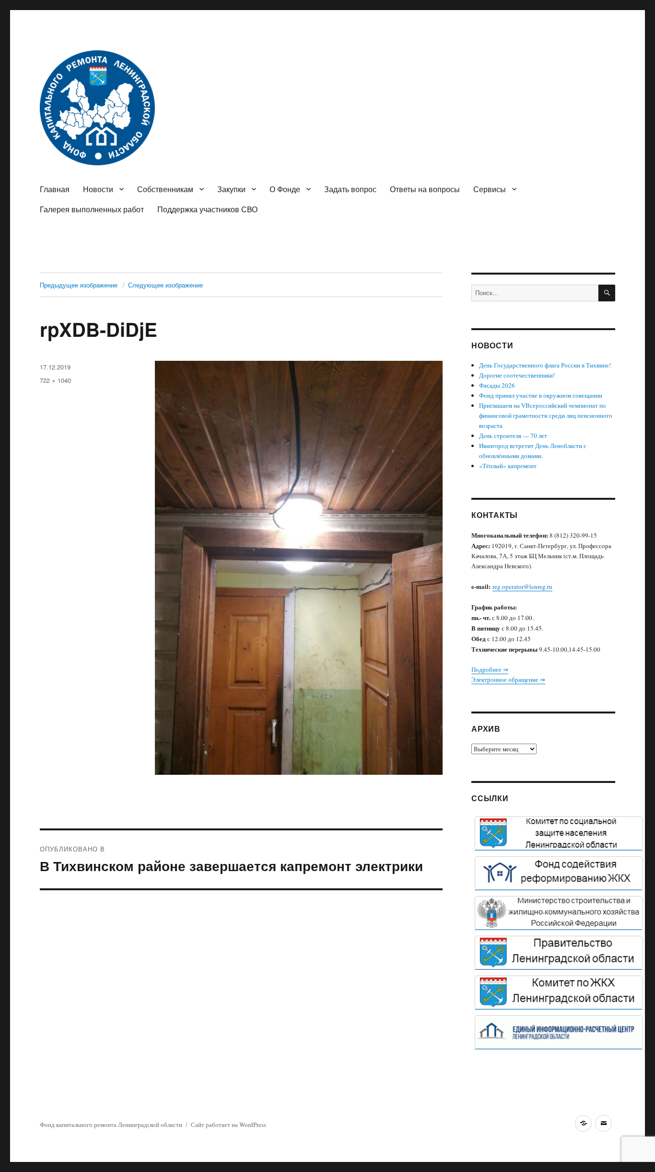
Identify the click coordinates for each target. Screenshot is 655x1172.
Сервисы (489, 189)
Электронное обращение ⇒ (508, 679)
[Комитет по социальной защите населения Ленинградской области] (559, 833)
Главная (55, 189)
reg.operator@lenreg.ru (522, 586)
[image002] (559, 1032)
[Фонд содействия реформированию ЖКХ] (559, 873)
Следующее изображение (165, 284)
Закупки (231, 189)
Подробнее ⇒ (489, 669)
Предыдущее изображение (78, 284)
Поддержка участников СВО (207, 209)
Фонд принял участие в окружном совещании (540, 395)
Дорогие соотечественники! (517, 375)
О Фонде (284, 189)
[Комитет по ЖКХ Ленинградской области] (559, 992)
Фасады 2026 (497, 385)
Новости (98, 189)
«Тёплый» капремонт (508, 465)
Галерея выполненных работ (92, 209)
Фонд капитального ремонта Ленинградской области (111, 1124)
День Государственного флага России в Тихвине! (545, 365)
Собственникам (165, 189)
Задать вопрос (350, 189)
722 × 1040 (55, 380)
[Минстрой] (559, 913)
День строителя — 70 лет (513, 435)
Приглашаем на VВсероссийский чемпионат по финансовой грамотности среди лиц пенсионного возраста (545, 415)
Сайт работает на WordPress (228, 1124)
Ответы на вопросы (425, 189)
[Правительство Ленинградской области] (559, 952)
